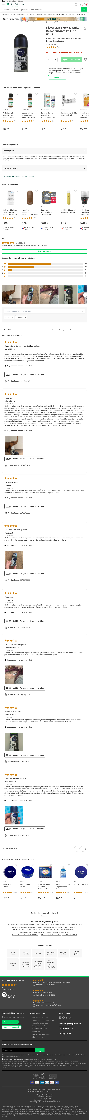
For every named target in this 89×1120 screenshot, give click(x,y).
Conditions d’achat (44, 1098)
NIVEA (48, 44)
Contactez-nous (10, 1022)
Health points (37, 1031)
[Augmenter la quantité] (55, 59)
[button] (11, 294)
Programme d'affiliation (41, 1026)
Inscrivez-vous (39, 1050)
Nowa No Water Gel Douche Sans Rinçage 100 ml (23, 924)
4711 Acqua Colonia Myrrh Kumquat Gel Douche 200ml (59, 935)
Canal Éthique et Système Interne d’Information (44, 1102)
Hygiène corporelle (36, 14)
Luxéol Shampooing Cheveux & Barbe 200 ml (27, 927)
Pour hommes (23, 14)
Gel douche (44, 916)
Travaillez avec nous (40, 1023)
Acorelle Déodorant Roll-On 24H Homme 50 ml (59, 927)
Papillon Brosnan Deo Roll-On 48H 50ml (31, 932)
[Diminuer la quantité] (48, 59)
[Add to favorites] (85, 59)
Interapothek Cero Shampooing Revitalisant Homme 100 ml (60, 924)
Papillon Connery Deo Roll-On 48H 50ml (25, 935)
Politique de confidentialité (44, 1095)
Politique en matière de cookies (44, 1100)
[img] (22, 53)
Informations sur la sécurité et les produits (18, 176)
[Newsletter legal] (3, 1059)
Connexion (57, 77)
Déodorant (47, 14)
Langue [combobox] (20, 317)
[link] (14, 243)
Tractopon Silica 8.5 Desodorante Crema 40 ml (58, 930)
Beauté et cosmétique (10, 14)
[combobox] (71, 330)
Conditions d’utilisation (44, 1096)
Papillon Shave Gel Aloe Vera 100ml (57, 932)
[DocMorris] (15, 5)
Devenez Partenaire (39, 1029)
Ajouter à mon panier (71, 59)
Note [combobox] (7, 317)
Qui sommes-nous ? (40, 1017)
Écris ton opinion (44, 251)
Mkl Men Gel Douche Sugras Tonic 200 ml (26, 930)
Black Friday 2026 (38, 1037)
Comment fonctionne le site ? (44, 1020)
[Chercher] (84, 9)
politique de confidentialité (20, 1059)
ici (29, 1067)
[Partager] (84, 28)
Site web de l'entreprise (41, 1034)
